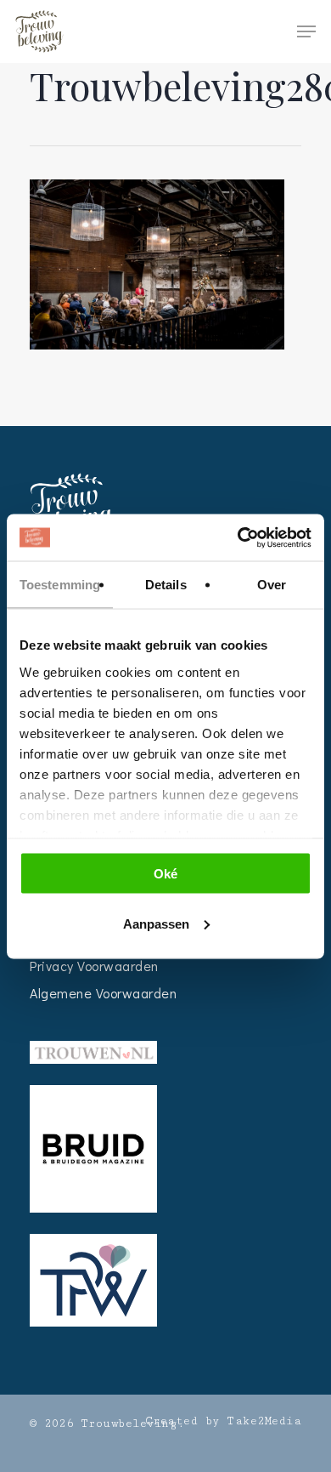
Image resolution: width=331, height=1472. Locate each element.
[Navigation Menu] (306, 31)
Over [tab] (271, 584)
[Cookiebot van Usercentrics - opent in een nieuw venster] (238, 537)
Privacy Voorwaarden (94, 966)
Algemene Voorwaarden (103, 993)
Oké (165, 874)
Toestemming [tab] (60, 584)
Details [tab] (166, 584)
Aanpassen (156, 923)
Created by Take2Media (223, 1421)
